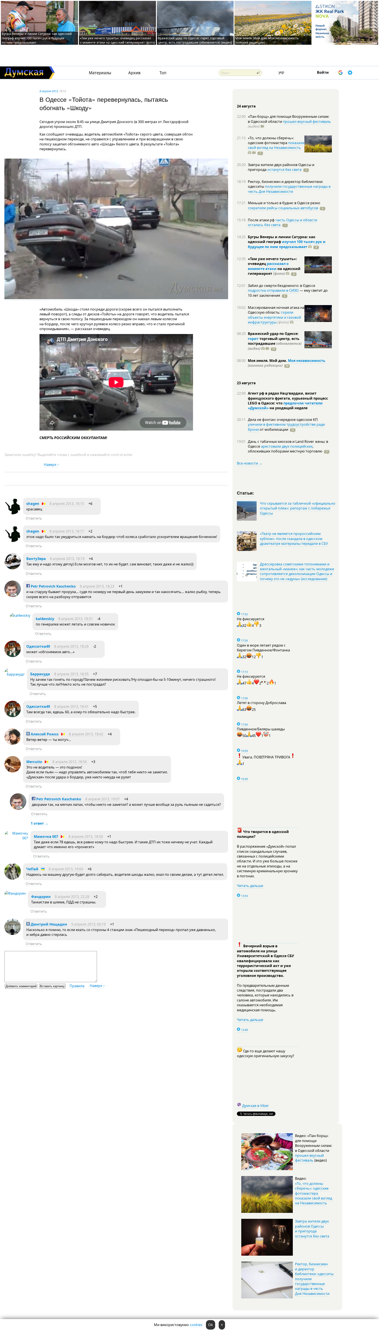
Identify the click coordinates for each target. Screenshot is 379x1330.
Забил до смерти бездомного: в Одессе (281, 285)
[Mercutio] (12, 771)
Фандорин (41, 896)
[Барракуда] (14, 674)
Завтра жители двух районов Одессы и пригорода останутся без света (312, 1228)
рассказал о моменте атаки (268, 266)
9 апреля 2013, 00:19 (88, 924)
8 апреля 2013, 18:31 (75, 618)
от (273, 429)
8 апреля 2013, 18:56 (69, 761)
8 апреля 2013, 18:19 (67, 558)
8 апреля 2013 (48, 91)
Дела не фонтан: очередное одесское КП (283, 419)
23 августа (246, 383)
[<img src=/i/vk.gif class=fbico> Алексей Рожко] (12, 743)
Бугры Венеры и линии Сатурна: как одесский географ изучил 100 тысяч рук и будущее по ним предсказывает (37, 38)
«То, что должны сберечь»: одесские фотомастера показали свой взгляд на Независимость (313, 1193)
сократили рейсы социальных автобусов (283, 208)
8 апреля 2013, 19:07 (102, 799)
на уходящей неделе (288, 408)
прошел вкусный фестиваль (307, 121)
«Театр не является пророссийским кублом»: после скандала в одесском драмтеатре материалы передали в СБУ (294, 538)
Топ (162, 73)
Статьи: (245, 493)
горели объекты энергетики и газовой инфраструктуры (274, 317)
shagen (32, 503)
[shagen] (12, 513)
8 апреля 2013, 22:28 (72, 896)
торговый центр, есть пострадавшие (274, 343)
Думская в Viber (255, 1105)
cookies (196, 1324)
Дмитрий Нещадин (48, 924)
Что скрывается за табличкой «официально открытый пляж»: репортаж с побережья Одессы (297, 508)
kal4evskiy (45, 618)
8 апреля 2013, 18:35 (71, 674)
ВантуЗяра (36, 558)
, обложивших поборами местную (285, 449)
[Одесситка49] (12, 655)
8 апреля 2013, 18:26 (71, 646)
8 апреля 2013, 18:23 (97, 586)
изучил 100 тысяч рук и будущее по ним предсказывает (286, 244)
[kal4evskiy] (20, 615)
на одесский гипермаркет (274, 271)
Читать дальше (250, 885)
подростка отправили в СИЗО (273, 290)
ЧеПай (32, 869)
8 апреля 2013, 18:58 (85, 836)
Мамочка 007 (46, 836)
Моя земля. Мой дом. (268, 360)
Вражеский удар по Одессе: (273, 333)
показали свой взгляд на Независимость (276, 145)
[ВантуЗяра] (12, 568)
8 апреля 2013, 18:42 (86, 734)
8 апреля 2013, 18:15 (67, 503)
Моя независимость (306, 360)
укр (281, 72)
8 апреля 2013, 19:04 (66, 869)
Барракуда (40, 674)
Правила (77, 985)
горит (253, 338)
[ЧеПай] (12, 878)
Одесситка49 (38, 646)
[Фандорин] (15, 893)
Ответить (34, 518)
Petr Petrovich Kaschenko (53, 586)
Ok (210, 1324)
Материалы (100, 73)
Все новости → (249, 463)
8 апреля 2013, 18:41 (71, 706)
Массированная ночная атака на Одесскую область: (276, 310)
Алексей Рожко (44, 734)
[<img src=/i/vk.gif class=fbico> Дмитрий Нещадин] (12, 933)
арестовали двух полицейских (287, 446)
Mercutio (34, 761)
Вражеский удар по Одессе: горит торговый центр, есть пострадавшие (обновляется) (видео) (195, 40)
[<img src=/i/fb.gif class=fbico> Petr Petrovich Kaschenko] (12, 595)
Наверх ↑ (51, 464)
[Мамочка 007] (16, 838)
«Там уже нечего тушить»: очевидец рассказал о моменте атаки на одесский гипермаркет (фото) (117, 40)
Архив (134, 73)
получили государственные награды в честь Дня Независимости (289, 189)
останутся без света (284, 169)
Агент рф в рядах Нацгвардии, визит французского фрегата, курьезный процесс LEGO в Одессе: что (288, 398)
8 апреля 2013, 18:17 (67, 531)
